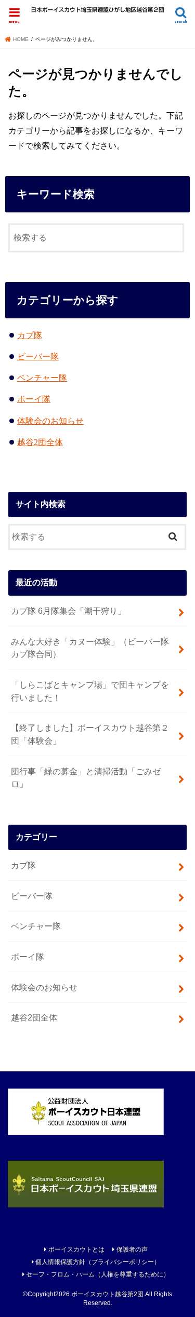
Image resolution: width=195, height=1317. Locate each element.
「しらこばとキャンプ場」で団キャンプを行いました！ (90, 691)
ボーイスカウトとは (76, 1249)
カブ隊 (29, 335)
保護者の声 (132, 1249)
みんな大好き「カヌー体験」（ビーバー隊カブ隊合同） (90, 648)
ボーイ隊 (33, 399)
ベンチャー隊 (42, 378)
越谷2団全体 (40, 442)
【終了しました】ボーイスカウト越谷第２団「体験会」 (90, 734)
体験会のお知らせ (50, 421)
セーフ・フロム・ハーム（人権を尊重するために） (98, 1274)
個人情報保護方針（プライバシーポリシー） (97, 1262)
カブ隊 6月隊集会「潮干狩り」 (68, 610)
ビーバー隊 (38, 356)
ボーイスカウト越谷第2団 (107, 1294)
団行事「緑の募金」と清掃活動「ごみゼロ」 (86, 778)
